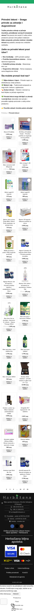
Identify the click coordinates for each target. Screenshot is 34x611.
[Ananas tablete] (25, 431)
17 (24, 489)
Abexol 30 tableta (9, 132)
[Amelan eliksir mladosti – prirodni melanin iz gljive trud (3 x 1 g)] (25, 368)
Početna (4, 113)
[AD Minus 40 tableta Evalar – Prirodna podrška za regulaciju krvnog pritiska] (25, 123)
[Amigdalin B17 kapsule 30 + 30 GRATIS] (25, 399)
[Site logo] (17, 6)
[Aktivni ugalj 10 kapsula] (8, 184)
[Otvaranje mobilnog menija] (3, 6)
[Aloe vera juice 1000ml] (25, 341)
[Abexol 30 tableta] (8, 123)
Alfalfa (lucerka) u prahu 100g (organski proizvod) (9, 252)
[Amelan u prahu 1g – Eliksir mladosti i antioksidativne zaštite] (8, 399)
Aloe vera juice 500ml (9, 377)
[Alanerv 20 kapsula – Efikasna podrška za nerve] (25, 211)
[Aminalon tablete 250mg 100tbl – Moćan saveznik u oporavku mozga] (8, 431)
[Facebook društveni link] (14, 1)
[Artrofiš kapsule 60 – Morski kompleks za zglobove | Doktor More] (25, 462)
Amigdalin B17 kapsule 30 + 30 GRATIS (25, 409)
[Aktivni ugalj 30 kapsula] (25, 184)
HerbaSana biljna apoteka (17, 540)
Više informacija (5, 594)
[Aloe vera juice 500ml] (8, 368)
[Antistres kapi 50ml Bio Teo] (8, 462)
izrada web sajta (17, 582)
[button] (8, 138)
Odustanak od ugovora (17, 577)
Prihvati (16, 594)
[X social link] (17, 1)
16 (20, 489)
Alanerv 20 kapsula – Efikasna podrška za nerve (25, 221)
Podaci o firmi (9, 568)
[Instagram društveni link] (19, 1)
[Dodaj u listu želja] (13, 120)
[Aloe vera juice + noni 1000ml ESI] (8, 341)
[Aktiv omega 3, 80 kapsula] (25, 154)
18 (27, 489)
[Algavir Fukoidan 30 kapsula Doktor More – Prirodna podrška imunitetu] (25, 242)
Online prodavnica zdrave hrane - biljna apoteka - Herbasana (17, 532)
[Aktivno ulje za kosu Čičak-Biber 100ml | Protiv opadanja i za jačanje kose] (8, 211)
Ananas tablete (25, 439)
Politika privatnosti (12, 572)
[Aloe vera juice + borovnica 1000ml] (25, 308)
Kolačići (25, 572)
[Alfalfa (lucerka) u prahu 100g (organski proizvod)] (8, 242)
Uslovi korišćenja (23, 568)
